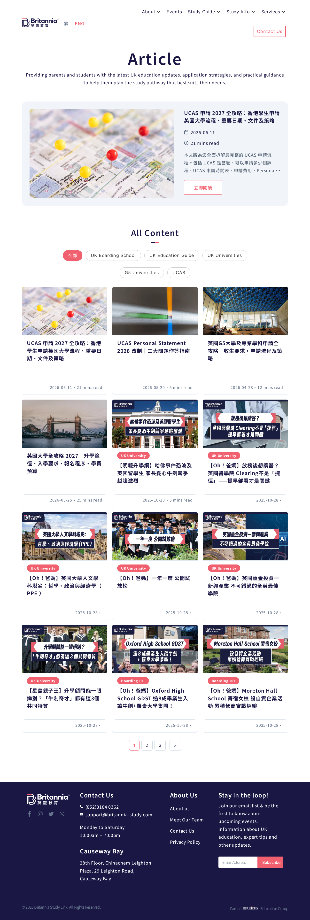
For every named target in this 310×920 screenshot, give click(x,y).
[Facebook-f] (29, 814)
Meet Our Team (187, 819)
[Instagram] (40, 814)
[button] (151, 12)
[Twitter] (51, 814)
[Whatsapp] (62, 814)
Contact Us (182, 830)
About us (180, 808)
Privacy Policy (185, 842)
